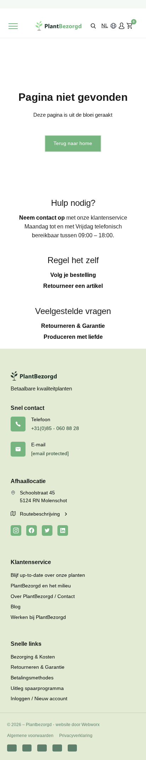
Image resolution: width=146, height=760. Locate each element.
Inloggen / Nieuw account (39, 698)
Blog (16, 606)
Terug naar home (73, 143)
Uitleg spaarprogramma (37, 688)
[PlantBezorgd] (58, 26)
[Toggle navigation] (13, 26)
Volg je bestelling (73, 275)
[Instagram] (16, 530)
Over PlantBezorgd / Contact (43, 596)
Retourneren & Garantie (73, 326)
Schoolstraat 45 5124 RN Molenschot (43, 496)
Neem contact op (42, 218)
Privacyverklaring (75, 735)
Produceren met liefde (73, 337)
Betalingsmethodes (32, 677)
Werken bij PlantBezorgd (38, 617)
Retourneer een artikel (73, 286)
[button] (93, 26)
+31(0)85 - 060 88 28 (55, 428)
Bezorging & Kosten (33, 657)
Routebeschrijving (40, 514)
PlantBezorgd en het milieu (41, 585)
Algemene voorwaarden (30, 735)
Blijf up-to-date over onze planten (48, 575)
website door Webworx (78, 724)
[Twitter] (47, 530)
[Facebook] (31, 530)
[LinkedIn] (62, 530)
